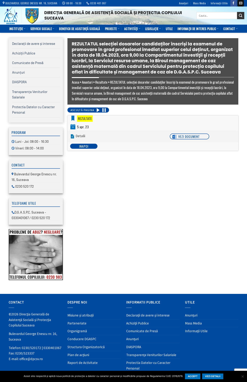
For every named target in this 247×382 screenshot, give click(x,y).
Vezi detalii (212, 376)
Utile (169, 28)
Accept (192, 376)
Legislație (151, 28)
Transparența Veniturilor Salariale (151, 355)
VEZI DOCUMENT (189, 136)
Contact (229, 28)
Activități (131, 28)
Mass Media (199, 3)
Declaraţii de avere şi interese (33, 44)
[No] (242, 377)
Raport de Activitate (82, 362)
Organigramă (77, 331)
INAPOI (83, 146)
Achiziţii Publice (23, 53)
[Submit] (240, 15)
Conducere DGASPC (81, 339)
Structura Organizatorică (86, 347)
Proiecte (111, 28)
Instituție (16, 28)
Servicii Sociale (41, 28)
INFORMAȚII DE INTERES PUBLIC (197, 28)
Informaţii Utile (219, 3)
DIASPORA (19, 82)
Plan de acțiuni (78, 355)
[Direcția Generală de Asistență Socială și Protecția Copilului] (21, 16)
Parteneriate (76, 323)
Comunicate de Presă (27, 63)
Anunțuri (183, 3)
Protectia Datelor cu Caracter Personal (148, 365)
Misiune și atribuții (80, 315)
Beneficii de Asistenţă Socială (79, 28)
